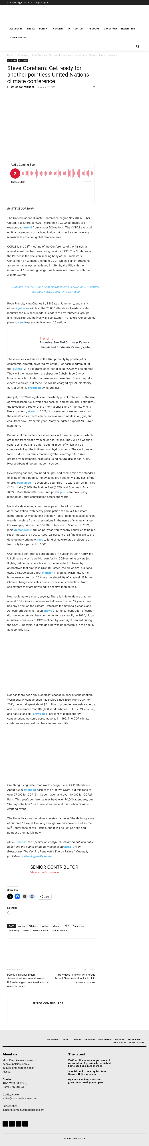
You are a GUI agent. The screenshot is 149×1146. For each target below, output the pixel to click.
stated (32, 411)
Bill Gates (33, 926)
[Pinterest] (27, 95)
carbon (45, 926)
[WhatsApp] (36, 95)
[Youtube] (140, 3)
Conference (78, 926)
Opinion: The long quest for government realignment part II (86, 1081)
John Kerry (14, 930)
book (67, 846)
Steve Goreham (41, 930)
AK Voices (23, 55)
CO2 (67, 926)
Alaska (21, 926)
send (21, 322)
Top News (23, 60)
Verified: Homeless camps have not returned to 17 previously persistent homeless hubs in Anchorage (89, 1063)
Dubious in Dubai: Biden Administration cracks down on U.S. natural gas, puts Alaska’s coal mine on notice (28, 980)
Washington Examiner (38, 856)
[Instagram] (124, 3)
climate (57, 926)
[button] (137, 46)
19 (94, 87)
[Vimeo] (134, 3)
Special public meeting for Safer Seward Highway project (87, 1073)
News (26, 930)
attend (27, 227)
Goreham (21, 842)
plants (64, 492)
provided (39, 713)
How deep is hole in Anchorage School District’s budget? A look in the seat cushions (75, 978)
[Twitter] (130, 3)
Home (10, 55)
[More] (44, 95)
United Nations (60, 930)
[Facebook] (119, 3)
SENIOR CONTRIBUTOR (23, 87)
